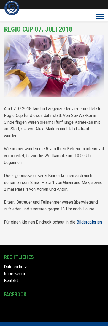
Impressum (14, 273)
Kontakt (11, 280)
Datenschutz (15, 266)
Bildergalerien (89, 222)
